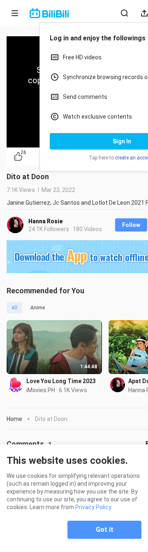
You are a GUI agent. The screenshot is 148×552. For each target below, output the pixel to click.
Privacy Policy (93, 507)
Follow (131, 225)
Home (14, 419)
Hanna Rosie (45, 221)
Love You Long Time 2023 (61, 381)
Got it (104, 529)
